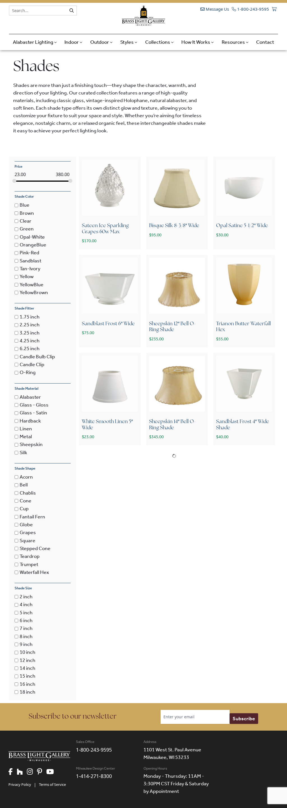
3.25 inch (30, 333)
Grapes (28, 533)
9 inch (26, 644)
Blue (24, 205)
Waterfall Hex (34, 572)
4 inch (26, 605)
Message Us (217, 9)
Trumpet (29, 564)
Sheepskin (31, 445)
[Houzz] (22, 772)
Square (27, 540)
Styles (127, 42)
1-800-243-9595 (252, 9)
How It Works (196, 42)
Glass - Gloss (34, 405)
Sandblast (30, 261)
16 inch (27, 684)
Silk (23, 452)
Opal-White (32, 237)
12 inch (27, 660)
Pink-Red (29, 253)
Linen (26, 429)
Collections (158, 42)
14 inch (27, 668)
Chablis (28, 493)
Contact (265, 42)
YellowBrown (34, 292)
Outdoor (100, 42)
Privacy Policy (19, 784)
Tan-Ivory (30, 269)
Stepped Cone (35, 548)
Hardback (30, 421)
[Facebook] (12, 772)
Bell (24, 485)
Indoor (72, 42)
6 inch (26, 620)
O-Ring (28, 373)
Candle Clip (32, 364)
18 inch (27, 692)
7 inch (26, 628)
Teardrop (30, 556)
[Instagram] (32, 772)
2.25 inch (30, 325)
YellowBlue (31, 284)
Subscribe (244, 718)
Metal (26, 436)
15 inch (27, 676)
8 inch (26, 636)
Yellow (27, 277)
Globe (26, 524)
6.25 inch (30, 349)
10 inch (27, 652)
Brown (27, 213)
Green (27, 229)
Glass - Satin (33, 413)
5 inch (26, 613)
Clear (25, 221)
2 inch (26, 597)
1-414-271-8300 (94, 776)
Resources (234, 42)
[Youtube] (52, 772)
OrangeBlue (33, 245)
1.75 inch (30, 317)
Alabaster (30, 397)
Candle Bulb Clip (37, 357)
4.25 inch (30, 341)
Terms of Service (52, 784)
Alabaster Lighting (33, 42)
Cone (25, 501)
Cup (24, 509)
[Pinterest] (41, 772)
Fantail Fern (32, 517)
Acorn (26, 477)
